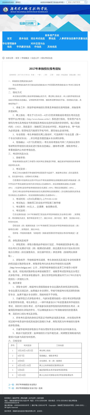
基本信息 (23, 38)
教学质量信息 (80, 38)
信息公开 (35, 58)
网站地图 (24, 398)
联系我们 (7, 398)
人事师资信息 (66, 38)
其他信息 (52, 46)
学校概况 (25, 58)
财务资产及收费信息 (52, 37)
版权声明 (16, 398)
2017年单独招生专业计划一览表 (29, 388)
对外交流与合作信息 (38, 45)
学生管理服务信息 (9, 45)
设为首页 (32, 398)
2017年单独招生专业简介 (26, 385)
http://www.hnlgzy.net (21, 267)
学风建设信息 (24, 46)
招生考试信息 (38, 38)
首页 (9, 38)
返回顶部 (40, 398)
